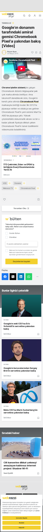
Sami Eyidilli (8, 473)
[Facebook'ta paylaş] (6, 276)
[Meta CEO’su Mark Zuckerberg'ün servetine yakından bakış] (21, 392)
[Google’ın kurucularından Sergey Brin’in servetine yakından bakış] (21, 350)
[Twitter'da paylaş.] (14, 276)
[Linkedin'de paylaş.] (21, 276)
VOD (5, 183)
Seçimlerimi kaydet (21, 261)
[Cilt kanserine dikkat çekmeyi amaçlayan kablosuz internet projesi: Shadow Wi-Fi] (21, 448)
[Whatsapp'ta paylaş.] (29, 276)
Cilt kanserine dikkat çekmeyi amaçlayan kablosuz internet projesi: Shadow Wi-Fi (20, 465)
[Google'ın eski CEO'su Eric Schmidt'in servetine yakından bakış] (21, 306)
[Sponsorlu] (21, 146)
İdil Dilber (7, 334)
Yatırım (5, 320)
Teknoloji (6, 23)
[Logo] (8, 15)
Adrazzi (7, 175)
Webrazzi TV (8, 188)
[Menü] (40, 16)
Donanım (18, 183)
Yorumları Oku (21, 208)
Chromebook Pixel (29, 101)
